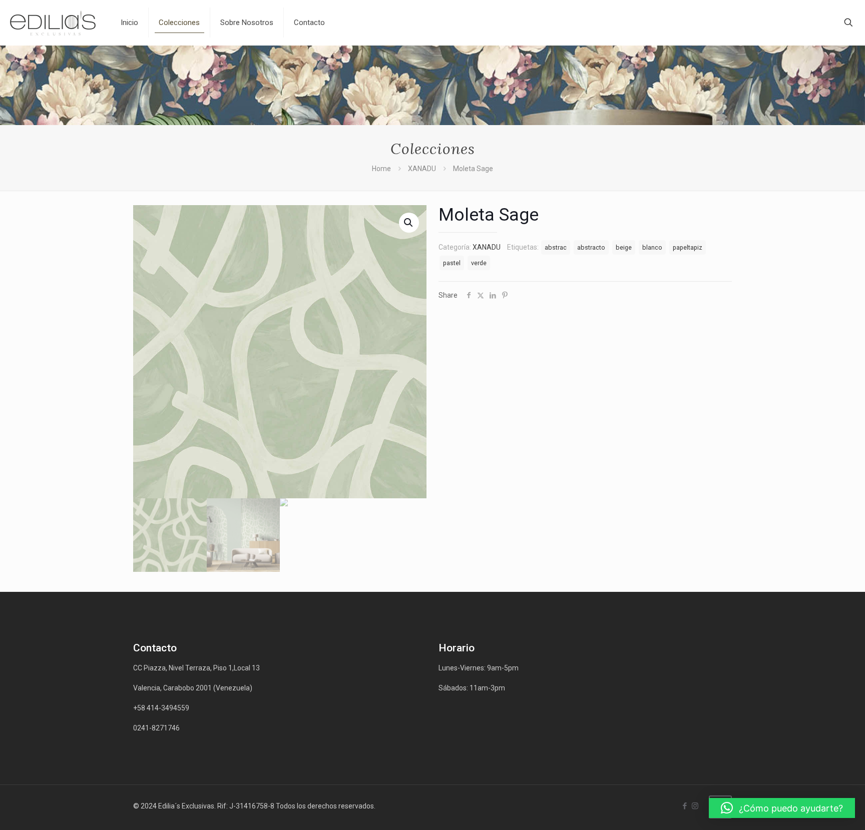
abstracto (591, 247)
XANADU (422, 169)
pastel (452, 263)
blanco (652, 247)
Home (381, 169)
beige (624, 247)
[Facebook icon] (684, 805)
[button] (782, 808)
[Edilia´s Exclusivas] (53, 22)
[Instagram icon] (695, 805)
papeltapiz (687, 247)
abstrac (556, 247)
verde (479, 263)
